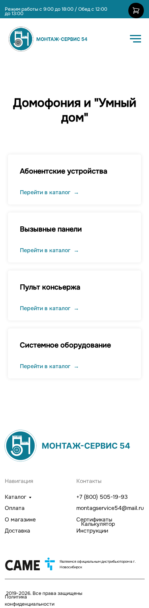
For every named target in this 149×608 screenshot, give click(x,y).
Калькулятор (98, 523)
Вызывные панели (51, 229)
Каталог (15, 496)
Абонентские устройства (63, 171)
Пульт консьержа (50, 287)
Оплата (15, 507)
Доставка (17, 530)
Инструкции (92, 530)
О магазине (20, 519)
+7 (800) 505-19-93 (102, 496)
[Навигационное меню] (135, 39)
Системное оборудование (65, 345)
